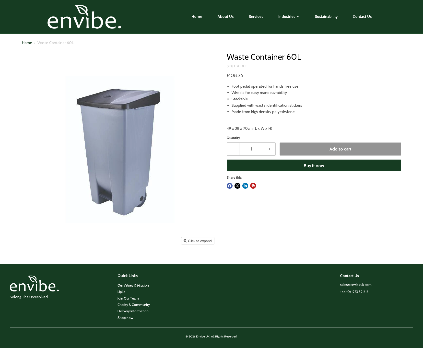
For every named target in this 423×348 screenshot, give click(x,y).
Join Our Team (128, 298)
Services (256, 16)
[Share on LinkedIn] (245, 186)
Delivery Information (133, 311)
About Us (225, 16)
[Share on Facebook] (230, 186)
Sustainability (326, 16)
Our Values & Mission (133, 285)
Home (196, 16)
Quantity (233, 138)
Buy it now (314, 165)
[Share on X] (237, 186)
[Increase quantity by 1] (269, 149)
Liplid (121, 292)
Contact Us (362, 16)
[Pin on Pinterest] (253, 186)
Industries (286, 16)
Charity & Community (134, 304)
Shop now (125, 317)
